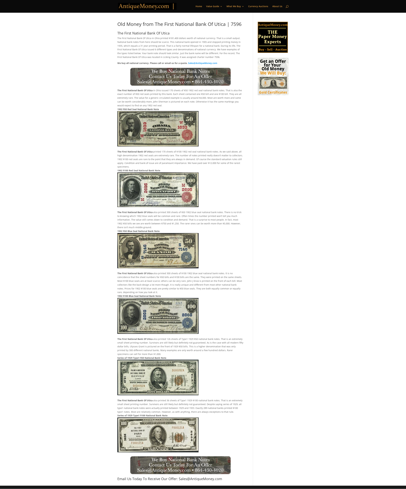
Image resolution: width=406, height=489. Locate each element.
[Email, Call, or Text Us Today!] (180, 76)
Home (199, 6)
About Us (277, 6)
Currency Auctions (258, 6)
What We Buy (233, 6)
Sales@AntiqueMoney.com (202, 63)
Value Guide (212, 6)
